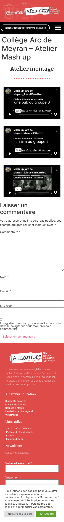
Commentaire (10, 231)
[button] (58, 27)
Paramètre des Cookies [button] (19, 513)
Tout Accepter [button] (46, 513)
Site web (6, 305)
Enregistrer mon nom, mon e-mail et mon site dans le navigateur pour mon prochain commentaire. (30, 326)
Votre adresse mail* (18, 463)
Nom (4, 277)
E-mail (5, 291)
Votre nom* (13, 477)
